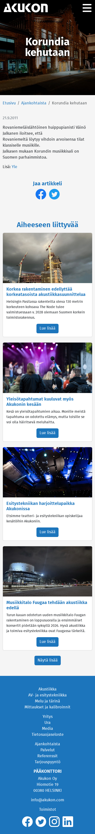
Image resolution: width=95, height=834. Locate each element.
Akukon (26, 8)
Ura (47, 723)
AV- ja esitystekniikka (47, 695)
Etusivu (9, 103)
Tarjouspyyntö (48, 762)
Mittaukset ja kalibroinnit (47, 707)
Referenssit (47, 756)
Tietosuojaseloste (48, 735)
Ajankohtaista (33, 103)
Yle (14, 167)
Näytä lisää (48, 660)
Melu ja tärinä (47, 701)
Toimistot (47, 810)
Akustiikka (47, 689)
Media (47, 729)
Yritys (48, 717)
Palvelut (47, 750)
